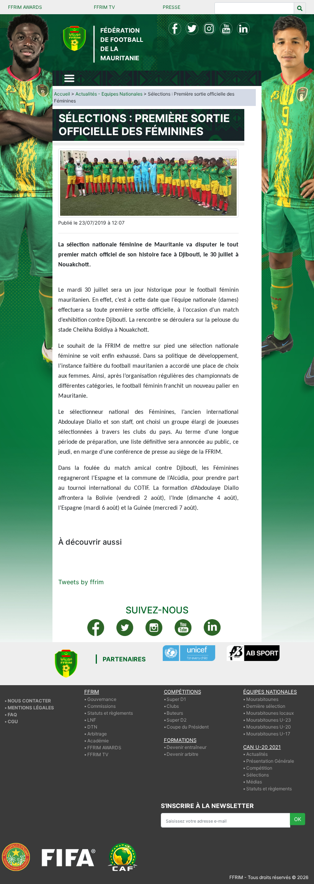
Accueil (62, 94)
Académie (98, 741)
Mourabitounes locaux (270, 713)
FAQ (12, 714)
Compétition (259, 768)
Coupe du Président (188, 727)
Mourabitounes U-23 (268, 720)
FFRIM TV (104, 7)
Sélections (257, 775)
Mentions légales (31, 708)
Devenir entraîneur (186, 747)
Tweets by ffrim (81, 582)
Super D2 (176, 720)
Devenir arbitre (182, 754)
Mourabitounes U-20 (268, 727)
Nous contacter (29, 701)
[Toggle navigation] (69, 78)
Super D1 (176, 699)
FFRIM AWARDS (25, 7)
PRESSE (171, 7)
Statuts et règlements (110, 713)
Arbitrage (97, 734)
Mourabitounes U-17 (268, 734)
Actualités (257, 754)
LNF (91, 720)
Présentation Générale (270, 761)
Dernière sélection (265, 706)
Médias (254, 782)
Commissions (101, 706)
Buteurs (175, 713)
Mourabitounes (262, 699)
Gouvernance (101, 699)
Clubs (173, 706)
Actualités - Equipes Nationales (108, 94)
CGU (13, 721)
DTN (92, 727)
